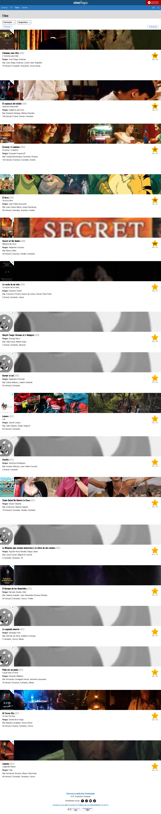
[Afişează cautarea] (158, 7)
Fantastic (8, 22)
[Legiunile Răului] (80, 750)
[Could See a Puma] (80, 656)
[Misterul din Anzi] (80, 228)
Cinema (4, 7)
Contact (72, 805)
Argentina (23, 22)
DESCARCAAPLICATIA (155, 2)
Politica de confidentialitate (89, 805)
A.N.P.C (105, 805)
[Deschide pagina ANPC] (74, 809)
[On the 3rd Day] (80, 700)
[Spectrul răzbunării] (80, 90)
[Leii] (80, 403)
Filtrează (7, 27)
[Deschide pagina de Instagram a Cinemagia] (86, 800)
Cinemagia (80, 2)
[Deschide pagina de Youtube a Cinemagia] (90, 800)
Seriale (24, 7)
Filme (17, 7)
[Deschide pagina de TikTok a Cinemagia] (94, 800)
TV (11, 7)
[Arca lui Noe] (80, 184)
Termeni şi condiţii (60, 805)
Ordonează (153, 27)
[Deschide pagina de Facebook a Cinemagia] (82, 800)
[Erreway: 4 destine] (80, 134)
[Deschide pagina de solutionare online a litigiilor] (87, 809)
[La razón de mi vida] (80, 271)
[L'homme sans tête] (80, 40)
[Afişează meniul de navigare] (153, 7)
